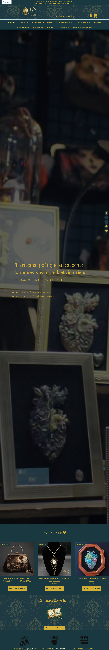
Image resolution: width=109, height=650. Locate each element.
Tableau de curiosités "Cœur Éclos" (92, 579)
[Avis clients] (106, 222)
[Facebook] (106, 213)
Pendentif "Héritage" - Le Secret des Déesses (54, 579)
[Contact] (106, 226)
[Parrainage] (106, 231)
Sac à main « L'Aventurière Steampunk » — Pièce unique (17, 579)
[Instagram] (106, 217)
